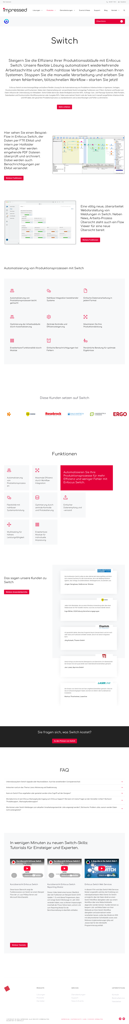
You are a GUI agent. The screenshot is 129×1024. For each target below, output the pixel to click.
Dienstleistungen (66, 10)
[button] (124, 10)
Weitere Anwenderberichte (16, 592)
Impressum (65, 1019)
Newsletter (123, 2)
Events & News (84, 10)
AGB (84, 1019)
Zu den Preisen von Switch (64, 741)
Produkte (50, 10)
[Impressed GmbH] (15, 10)
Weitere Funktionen (14, 178)
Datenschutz (76, 1019)
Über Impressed (7, 2)
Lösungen (36, 10)
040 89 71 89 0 (112, 2)
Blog (105, 10)
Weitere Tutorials (19, 945)
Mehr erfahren (64, 107)
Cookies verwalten (95, 1019)
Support (97, 10)
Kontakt (114, 10)
